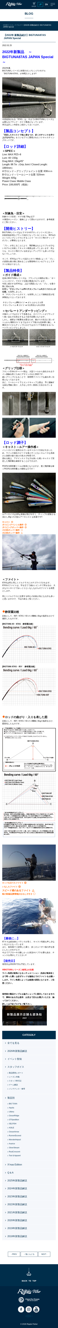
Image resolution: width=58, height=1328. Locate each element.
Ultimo (11, 1112)
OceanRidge (14, 1116)
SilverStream (14, 1148)
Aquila (11, 1108)
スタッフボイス (15, 1067)
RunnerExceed (15, 1136)
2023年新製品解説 (17, 1196)
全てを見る (13, 1043)
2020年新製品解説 (17, 1220)
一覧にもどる (29, 1254)
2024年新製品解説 (17, 1188)
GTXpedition (14, 1120)
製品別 (11, 1098)
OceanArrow (14, 1132)
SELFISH (12, 1124)
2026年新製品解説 (17, 1051)
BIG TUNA (13, 1104)
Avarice (12, 1144)
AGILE (11, 1128)
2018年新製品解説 (17, 1236)
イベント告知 (14, 1059)
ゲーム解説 (13, 1085)
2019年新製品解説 (17, 1228)
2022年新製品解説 (17, 1204)
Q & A (10, 1172)
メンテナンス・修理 (17, 1089)
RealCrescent (14, 1152)
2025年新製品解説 (17, 1180)
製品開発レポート (16, 1073)
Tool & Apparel (15, 1156)
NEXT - (44, 1254)
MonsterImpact (15, 1140)
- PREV (14, 1254)
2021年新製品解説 (17, 1212)
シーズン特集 (14, 1077)
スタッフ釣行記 (15, 1081)
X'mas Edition (14, 1164)
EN (46, 4)
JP (40, 4)
